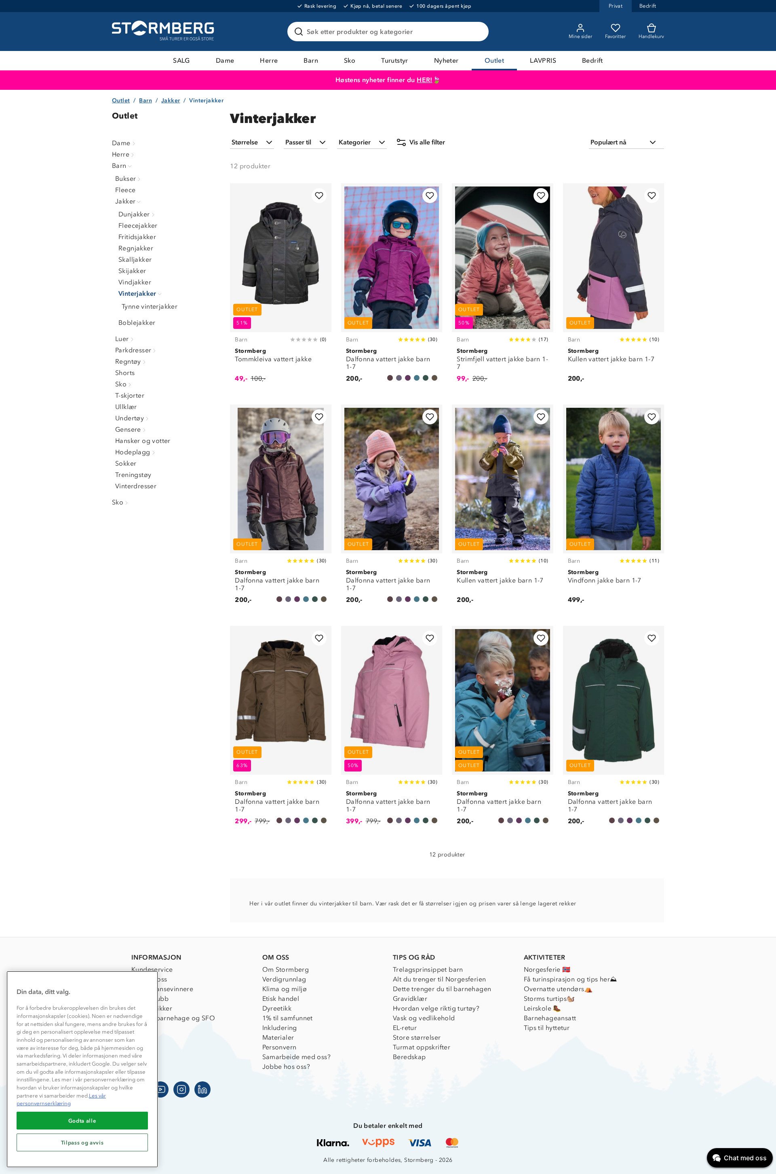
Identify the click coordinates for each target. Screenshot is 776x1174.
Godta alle (82, 1120)
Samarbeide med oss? (296, 1057)
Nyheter (446, 60)
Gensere (128, 429)
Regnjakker (135, 248)
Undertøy (129, 418)
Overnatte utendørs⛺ (558, 989)
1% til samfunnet (287, 1018)
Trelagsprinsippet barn (428, 969)
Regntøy (128, 361)
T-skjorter (129, 395)
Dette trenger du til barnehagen (442, 989)
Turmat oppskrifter (421, 1047)
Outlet (494, 60)
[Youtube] (160, 1089)
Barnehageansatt (550, 1018)
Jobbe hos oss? (286, 1066)
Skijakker (132, 271)
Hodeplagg (132, 452)
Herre (269, 60)
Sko (349, 60)
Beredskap (409, 1057)
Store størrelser (417, 1037)
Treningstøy (133, 475)
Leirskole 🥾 (542, 1008)
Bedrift (592, 60)
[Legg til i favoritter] (319, 195)
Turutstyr (394, 60)
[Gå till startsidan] (164, 31)
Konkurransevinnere (162, 989)
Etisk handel (280, 998)
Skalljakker (135, 259)
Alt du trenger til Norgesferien (439, 979)
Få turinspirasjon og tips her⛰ (570, 979)
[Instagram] (181, 1089)
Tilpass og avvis (82, 1142)
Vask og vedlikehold (424, 1018)
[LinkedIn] (202, 1089)
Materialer (278, 1037)
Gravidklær (410, 998)
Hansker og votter (143, 441)
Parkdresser (133, 350)
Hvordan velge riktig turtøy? (436, 1008)
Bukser (125, 178)
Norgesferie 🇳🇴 (547, 969)
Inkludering (279, 1028)
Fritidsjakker (137, 237)
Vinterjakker (137, 293)
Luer (122, 339)
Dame (225, 60)
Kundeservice (152, 969)
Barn (311, 60)
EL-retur (405, 1028)
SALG (181, 60)
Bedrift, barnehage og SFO (173, 1018)
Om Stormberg (285, 969)
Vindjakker (134, 282)
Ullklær (126, 407)
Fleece (125, 190)
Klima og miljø (284, 989)
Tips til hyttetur (547, 1028)
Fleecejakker (138, 225)
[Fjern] (477, 31)
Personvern (279, 1047)
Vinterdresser (135, 486)
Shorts (125, 373)
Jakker (170, 100)
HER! (424, 80)
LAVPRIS (543, 60)
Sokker (125, 463)
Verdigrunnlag (284, 979)
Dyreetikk (277, 1008)
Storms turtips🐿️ (549, 998)
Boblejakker (136, 322)
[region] (82, 1069)
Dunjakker (134, 214)
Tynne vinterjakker (149, 306)
